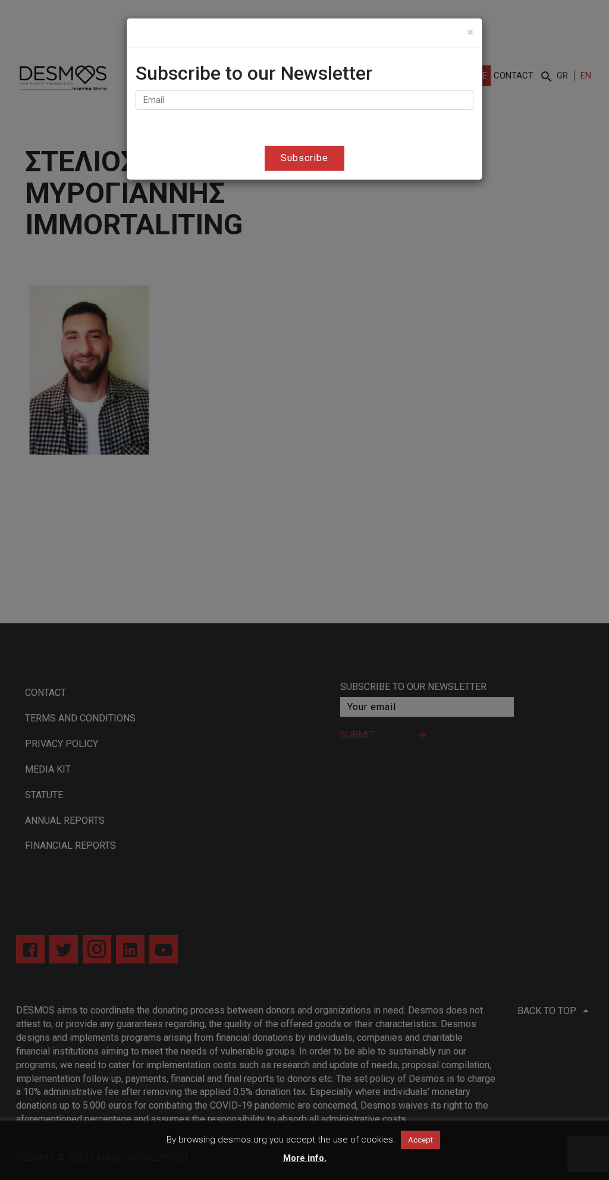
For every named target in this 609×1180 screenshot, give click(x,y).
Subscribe (304, 158)
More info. (305, 1158)
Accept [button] (420, 1139)
